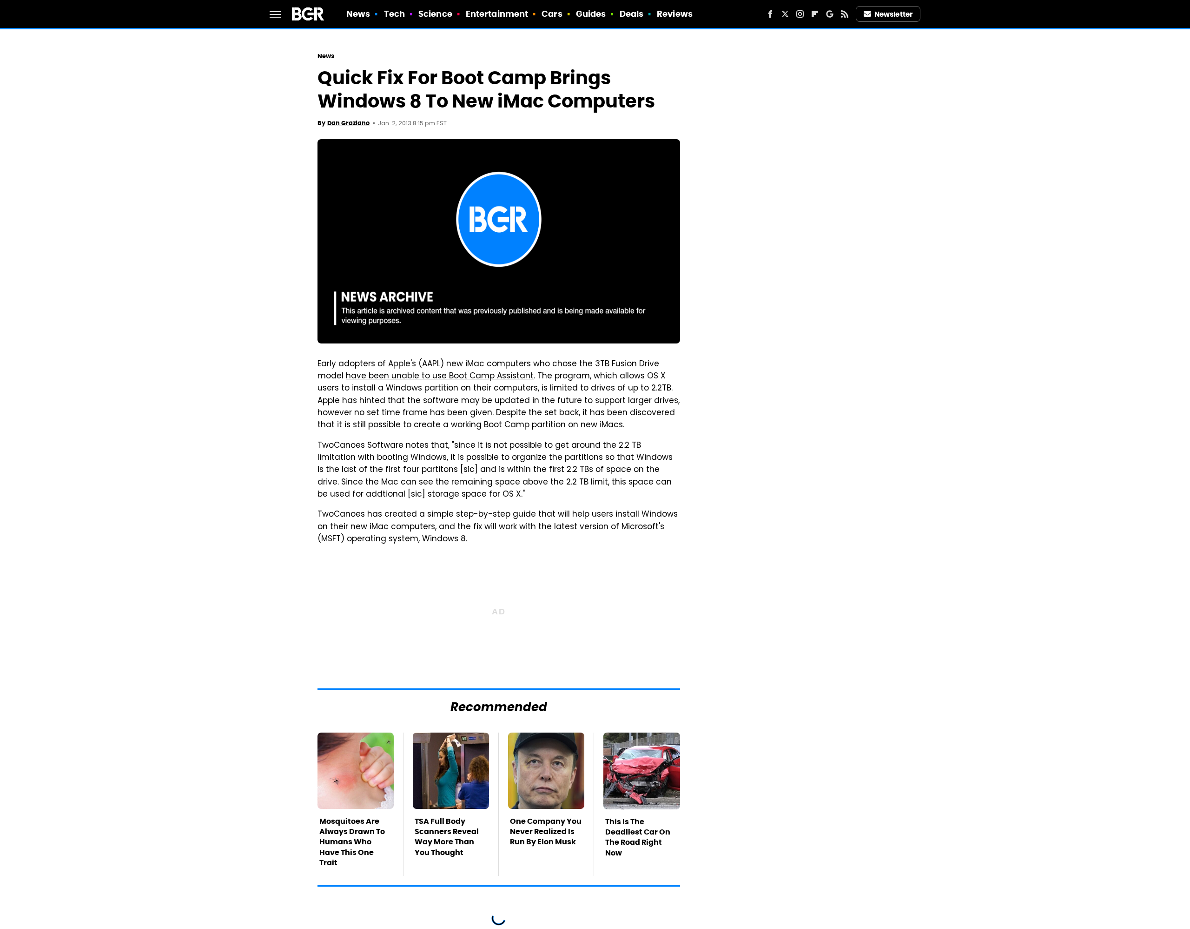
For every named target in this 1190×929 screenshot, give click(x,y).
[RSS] (844, 14)
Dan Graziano (348, 123)
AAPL (431, 364)
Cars (552, 13)
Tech (394, 13)
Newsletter (893, 14)
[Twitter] (785, 14)
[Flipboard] (815, 14)
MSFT (331, 539)
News (358, 13)
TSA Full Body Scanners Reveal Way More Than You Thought (447, 836)
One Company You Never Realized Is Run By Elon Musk (546, 831)
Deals (632, 13)
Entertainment (497, 13)
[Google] (829, 14)
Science (435, 13)
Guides (591, 13)
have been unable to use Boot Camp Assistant (440, 376)
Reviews (675, 13)
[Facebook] (770, 14)
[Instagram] (800, 14)
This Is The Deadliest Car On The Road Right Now (637, 837)
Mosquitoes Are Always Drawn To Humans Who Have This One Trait (352, 842)
